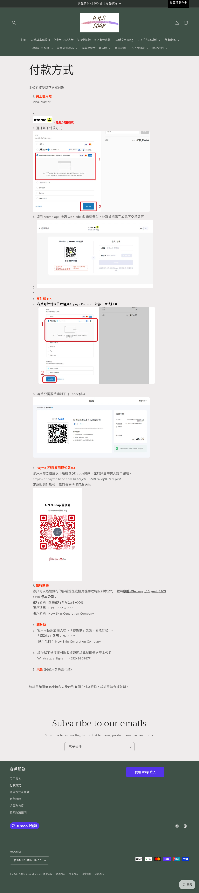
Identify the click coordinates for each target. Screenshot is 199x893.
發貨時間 (15, 799)
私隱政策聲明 (18, 812)
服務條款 (86, 874)
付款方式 (15, 785)
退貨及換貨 (17, 805)
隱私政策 (73, 874)
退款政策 (60, 874)
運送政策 (99, 874)
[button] (14, 22)
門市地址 (15, 778)
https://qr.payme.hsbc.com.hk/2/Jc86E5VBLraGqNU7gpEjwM (77, 479)
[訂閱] (130, 746)
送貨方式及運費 (20, 792)
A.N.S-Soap (25, 874)
